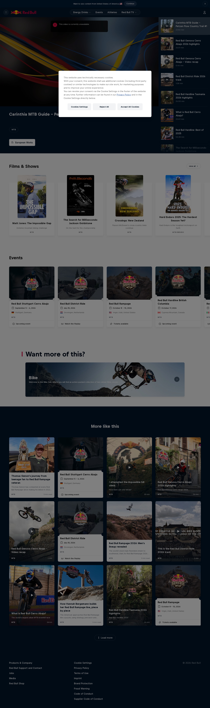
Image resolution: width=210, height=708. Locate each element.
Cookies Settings (79, 107)
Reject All (104, 107)
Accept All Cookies (130, 107)
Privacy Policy (124, 94)
